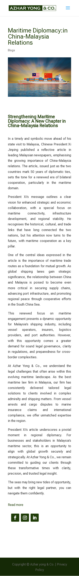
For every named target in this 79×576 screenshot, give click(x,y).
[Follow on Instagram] (25, 518)
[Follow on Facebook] (15, 518)
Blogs (11, 50)
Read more (15, 505)
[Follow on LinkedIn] (35, 518)
